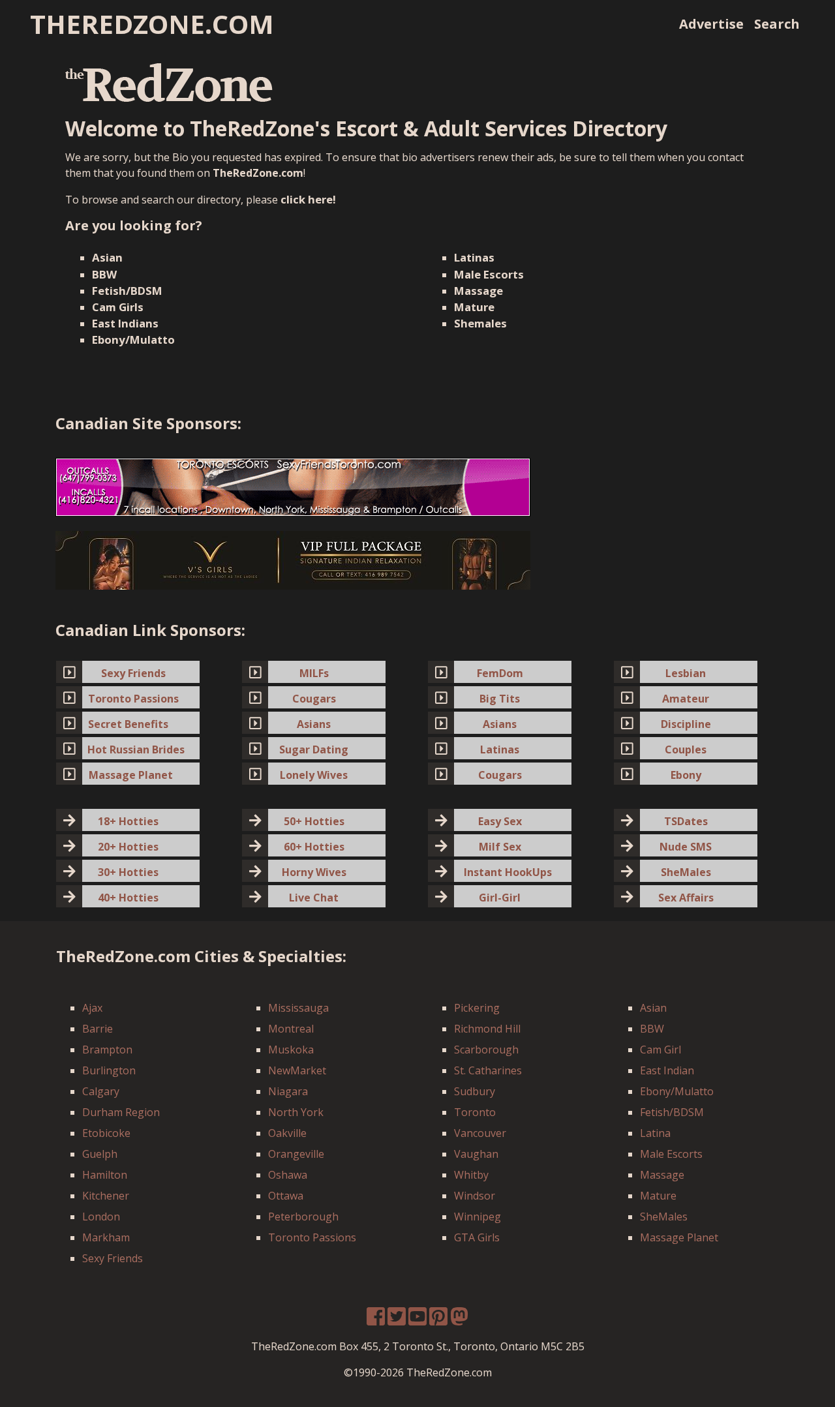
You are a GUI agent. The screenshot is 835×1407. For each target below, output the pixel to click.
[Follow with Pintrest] (438, 1320)
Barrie (97, 1028)
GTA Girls (477, 1237)
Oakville (287, 1133)
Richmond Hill (487, 1028)
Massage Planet (679, 1237)
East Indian (667, 1070)
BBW (104, 274)
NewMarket (297, 1070)
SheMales (664, 1216)
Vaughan (476, 1154)
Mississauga (298, 1008)
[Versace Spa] (292, 559)
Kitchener (105, 1195)
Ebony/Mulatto (133, 339)
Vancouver (480, 1133)
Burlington (109, 1070)
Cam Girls (118, 306)
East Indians (125, 323)
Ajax (92, 1008)
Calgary (100, 1091)
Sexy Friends (112, 1258)
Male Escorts (489, 274)
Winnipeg (477, 1216)
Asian (107, 257)
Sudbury (474, 1091)
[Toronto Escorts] (292, 486)
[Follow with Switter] (459, 1320)
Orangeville (296, 1154)
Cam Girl (660, 1049)
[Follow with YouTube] (417, 1320)
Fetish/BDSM (127, 290)
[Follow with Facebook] (376, 1320)
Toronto (475, 1112)
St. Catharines (488, 1070)
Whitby (471, 1175)
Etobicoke (106, 1133)
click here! (308, 199)
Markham (106, 1237)
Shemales (480, 323)
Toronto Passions (312, 1237)
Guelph (99, 1154)
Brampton (107, 1049)
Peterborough (303, 1216)
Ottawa (285, 1195)
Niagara (288, 1091)
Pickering (477, 1008)
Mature (474, 306)
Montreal (291, 1028)
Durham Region (121, 1112)
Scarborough (486, 1049)
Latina (655, 1133)
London (101, 1216)
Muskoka (291, 1049)
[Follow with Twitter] (396, 1320)
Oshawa (287, 1175)
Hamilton (104, 1175)
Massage (478, 290)
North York (296, 1112)
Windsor (474, 1195)
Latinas (474, 257)
